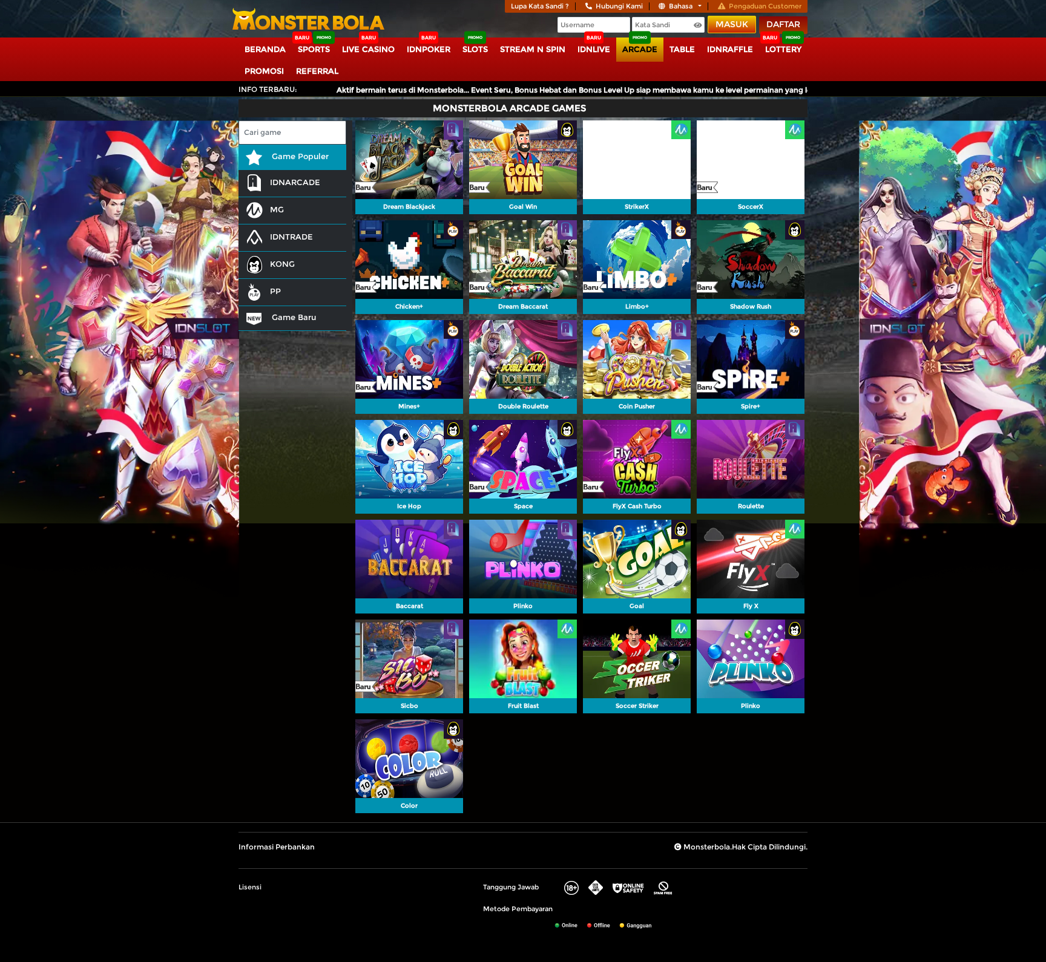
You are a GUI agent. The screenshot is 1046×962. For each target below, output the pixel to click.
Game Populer (299, 156)
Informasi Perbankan (276, 846)
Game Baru (292, 317)
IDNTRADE (291, 236)
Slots (475, 49)
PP (275, 291)
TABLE (682, 49)
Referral (317, 71)
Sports (314, 49)
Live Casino (368, 49)
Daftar (783, 24)
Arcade (639, 49)
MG (277, 209)
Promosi (264, 71)
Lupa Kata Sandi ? (540, 6)
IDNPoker (428, 49)
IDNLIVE (593, 49)
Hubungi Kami (619, 6)
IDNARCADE (295, 182)
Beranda (265, 49)
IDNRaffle (730, 49)
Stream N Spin (532, 49)
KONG (282, 264)
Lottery (783, 49)
